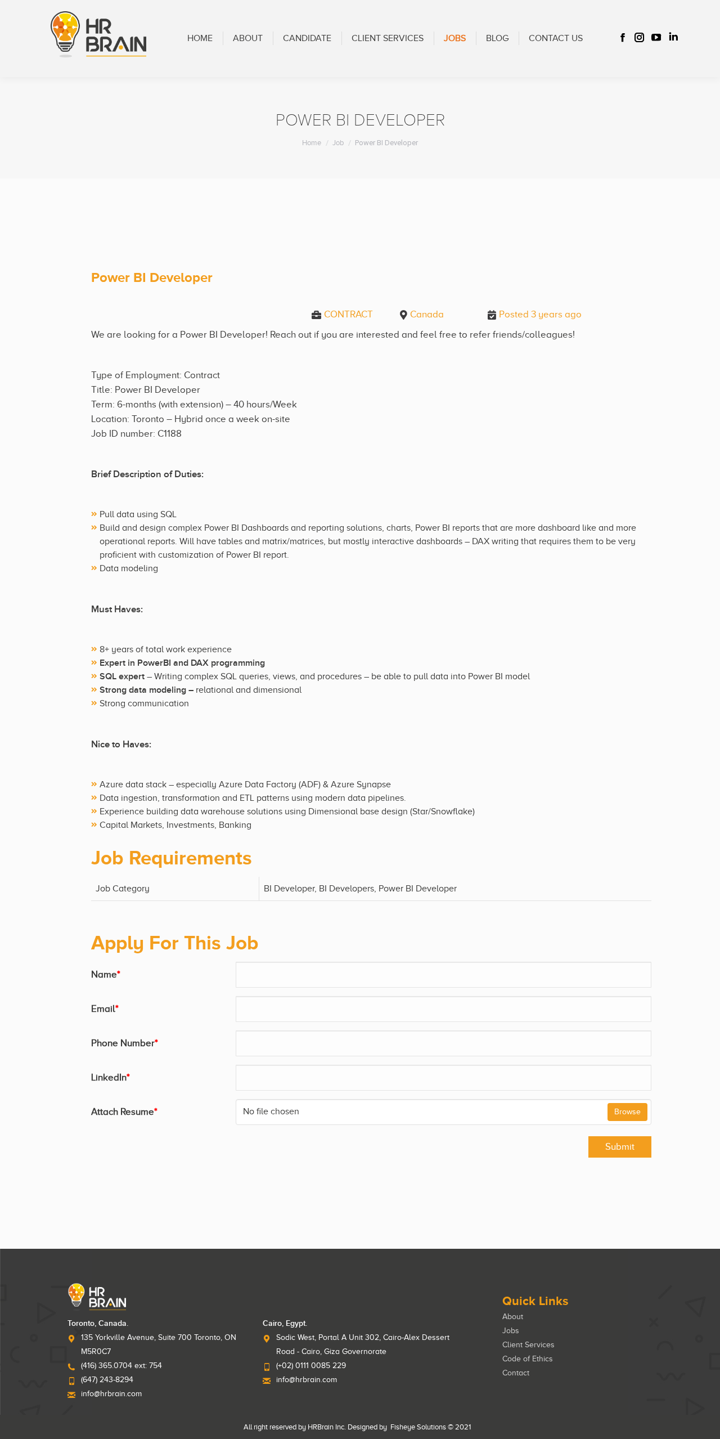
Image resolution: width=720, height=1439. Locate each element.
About (512, 1316)
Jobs (510, 1330)
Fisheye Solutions (418, 1427)
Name (105, 974)
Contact (515, 1373)
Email (105, 1008)
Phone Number (124, 1043)
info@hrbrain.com (111, 1393)
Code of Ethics (527, 1359)
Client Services (528, 1345)
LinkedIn (110, 1077)
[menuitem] (200, 38)
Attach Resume (124, 1111)
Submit (619, 1146)
